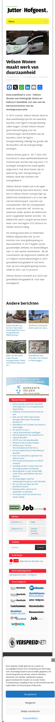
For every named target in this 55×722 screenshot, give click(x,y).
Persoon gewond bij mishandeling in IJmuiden (28, 451)
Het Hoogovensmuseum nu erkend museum (28, 462)
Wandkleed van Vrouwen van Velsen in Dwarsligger (38, 358)
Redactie (16, 77)
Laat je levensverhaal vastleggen (26, 432)
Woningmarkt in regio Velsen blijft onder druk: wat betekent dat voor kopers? (27, 474)
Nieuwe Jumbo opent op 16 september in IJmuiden (24, 490)
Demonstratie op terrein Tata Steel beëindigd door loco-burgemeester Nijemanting (15, 330)
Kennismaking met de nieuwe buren (28, 435)
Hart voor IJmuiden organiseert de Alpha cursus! (27, 457)
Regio (33, 522)
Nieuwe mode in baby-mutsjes (26, 442)
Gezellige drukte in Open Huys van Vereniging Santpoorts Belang (27, 467)
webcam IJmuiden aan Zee (26, 562)
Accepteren (30, 694)
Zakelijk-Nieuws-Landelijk (34, 531)
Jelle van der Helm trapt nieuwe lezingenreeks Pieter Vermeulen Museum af (16, 360)
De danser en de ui (21, 430)
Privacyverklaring (30, 718)
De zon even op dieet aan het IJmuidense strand (25, 485)
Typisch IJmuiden (20, 437)
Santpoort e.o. (17, 528)
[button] (53, 660)
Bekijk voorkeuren (30, 711)
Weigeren (30, 702)
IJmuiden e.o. (14, 80)
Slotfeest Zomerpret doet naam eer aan (38, 326)
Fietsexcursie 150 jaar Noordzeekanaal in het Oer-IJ (25, 446)
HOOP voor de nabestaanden (25, 440)
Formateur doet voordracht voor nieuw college (27, 495)
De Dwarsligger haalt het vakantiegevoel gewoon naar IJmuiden (29, 480)
